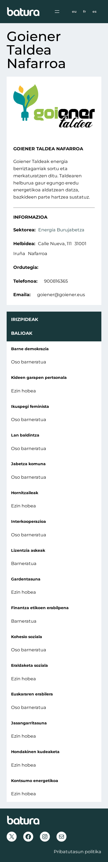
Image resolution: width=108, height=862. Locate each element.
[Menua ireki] (57, 11)
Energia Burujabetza (61, 229)
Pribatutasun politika (77, 851)
